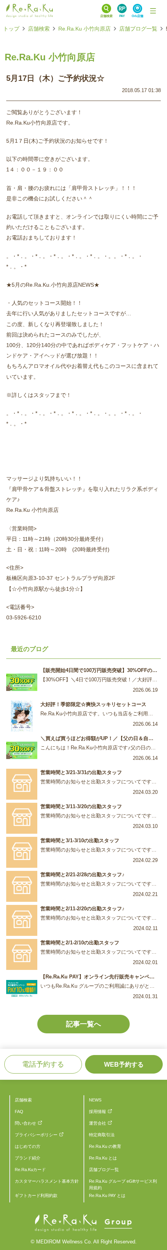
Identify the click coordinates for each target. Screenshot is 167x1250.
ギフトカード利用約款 (36, 1195)
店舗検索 (39, 29)
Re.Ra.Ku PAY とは (107, 1195)
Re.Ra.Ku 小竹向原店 (84, 29)
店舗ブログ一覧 (138, 29)
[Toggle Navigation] (153, 11)
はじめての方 (27, 1146)
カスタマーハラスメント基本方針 (47, 1181)
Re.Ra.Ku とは (103, 1158)
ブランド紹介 (27, 1158)
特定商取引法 (102, 1134)
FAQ (19, 1111)
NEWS (95, 1100)
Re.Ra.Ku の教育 (105, 1146)
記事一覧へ (83, 1024)
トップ (11, 29)
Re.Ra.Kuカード (30, 1169)
